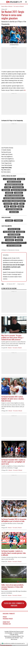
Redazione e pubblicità (9, 614)
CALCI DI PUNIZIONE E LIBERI (14, 209)
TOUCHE (13, 206)
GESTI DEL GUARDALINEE (14, 245)
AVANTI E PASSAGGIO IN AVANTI (14, 195)
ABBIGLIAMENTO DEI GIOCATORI (14, 184)
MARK (6, 206)
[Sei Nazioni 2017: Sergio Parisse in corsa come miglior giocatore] (14, 35)
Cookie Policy (6, 622)
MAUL (21, 203)
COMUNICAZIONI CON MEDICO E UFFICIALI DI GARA (14, 242)
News (6, 6)
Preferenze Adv (7, 624)
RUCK (16, 203)
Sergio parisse (20, 284)
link (25, 90)
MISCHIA (21, 206)
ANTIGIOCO (9, 192)
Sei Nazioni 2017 (11, 284)
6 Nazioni (22, 6)
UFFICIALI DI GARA (18, 187)
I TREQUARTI (18, 220)
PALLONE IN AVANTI (9, 231)
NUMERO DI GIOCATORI (14, 181)
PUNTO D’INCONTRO (14, 234)
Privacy (5, 617)
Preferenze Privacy (8, 619)
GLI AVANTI (9, 220)
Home (2, 6)
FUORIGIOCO (18, 192)
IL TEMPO (7, 187)
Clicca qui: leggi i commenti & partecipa (14, 604)
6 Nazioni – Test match (13, 6)
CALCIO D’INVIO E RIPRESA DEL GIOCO (14, 198)
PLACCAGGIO (8, 203)
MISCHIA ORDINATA (10, 237)
